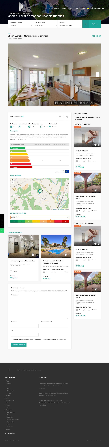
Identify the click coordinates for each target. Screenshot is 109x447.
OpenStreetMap (61, 209)
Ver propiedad (87, 143)
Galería (83, 8)
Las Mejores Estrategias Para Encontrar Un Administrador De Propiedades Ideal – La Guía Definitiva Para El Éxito (54, 403)
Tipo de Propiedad (40, 22)
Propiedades (55, 8)
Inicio (48, 8)
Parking (8, 405)
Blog (77, 8)
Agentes (70, 8)
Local (8, 386)
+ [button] (12, 180)
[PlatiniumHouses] (20, 14)
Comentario (15, 295)
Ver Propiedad (23, 253)
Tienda (9, 393)
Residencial (9, 410)
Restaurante (10, 391)
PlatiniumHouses (99, 441)
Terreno (8, 429)
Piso (7, 407)
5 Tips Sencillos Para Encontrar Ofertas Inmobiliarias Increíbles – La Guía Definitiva (53, 394)
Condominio (10, 417)
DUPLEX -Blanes (82, 150)
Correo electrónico (46, 321)
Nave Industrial (10, 400)
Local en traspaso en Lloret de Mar (22, 261)
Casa (8, 414)
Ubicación (62, 22)
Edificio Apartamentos (13, 419)
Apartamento (10, 412)
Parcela (8, 402)
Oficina (9, 388)
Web (12, 330)
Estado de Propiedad (16, 22)
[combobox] (20, 26)
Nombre (13, 321)
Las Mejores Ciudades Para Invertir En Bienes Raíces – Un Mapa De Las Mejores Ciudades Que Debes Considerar (54, 386)
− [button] (12, 182)
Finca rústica (10, 422)
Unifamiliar (10, 426)
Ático (7, 381)
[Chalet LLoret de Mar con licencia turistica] (39, 191)
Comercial (8, 383)
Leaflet (54, 209)
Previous (11, 74)
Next (97, 74)
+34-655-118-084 (99, 8)
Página (64, 8)
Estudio (8, 395)
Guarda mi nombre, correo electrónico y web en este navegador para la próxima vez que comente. (39, 339)
